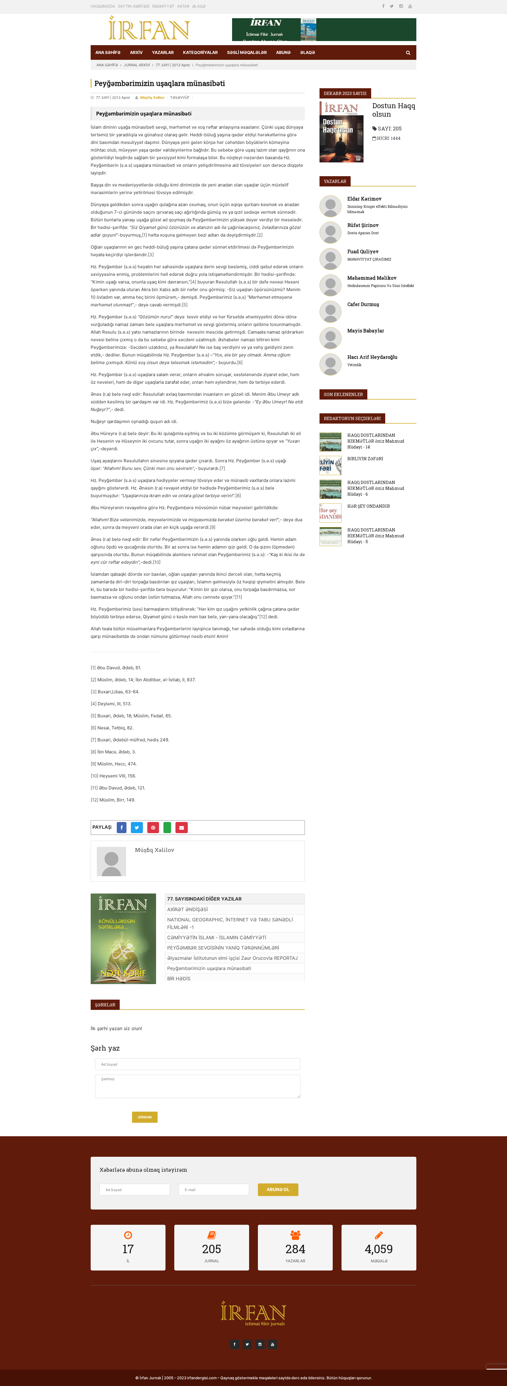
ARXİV (136, 52)
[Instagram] (401, 6)
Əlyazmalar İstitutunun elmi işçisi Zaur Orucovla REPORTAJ (232, 958)
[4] (193, 282)
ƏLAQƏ (198, 6)
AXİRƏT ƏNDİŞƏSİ (187, 909)
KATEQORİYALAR (200, 52)
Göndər (145, 1117)
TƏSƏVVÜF (180, 97)
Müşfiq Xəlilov (152, 97)
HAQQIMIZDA (103, 6)
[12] (263, 616)
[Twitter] (392, 6)
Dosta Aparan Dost (363, 232)
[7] (222, 468)
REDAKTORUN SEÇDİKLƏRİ (352, 418)
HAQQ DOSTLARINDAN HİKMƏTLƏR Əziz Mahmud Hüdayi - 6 (375, 488)
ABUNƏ (283, 52)
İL (128, 1260)
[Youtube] (410, 6)
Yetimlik (354, 364)
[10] (156, 562)
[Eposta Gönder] (181, 827)
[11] (238, 597)
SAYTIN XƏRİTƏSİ (133, 6)
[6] (240, 362)
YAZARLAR (163, 52)
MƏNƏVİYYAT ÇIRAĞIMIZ (369, 259)
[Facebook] (384, 6)
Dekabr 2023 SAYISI (345, 93)
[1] (144, 235)
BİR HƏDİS (178, 978)
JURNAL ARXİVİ (137, 65)
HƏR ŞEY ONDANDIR (368, 506)
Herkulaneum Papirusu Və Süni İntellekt (380, 285)
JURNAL (211, 1260)
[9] (212, 527)
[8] (238, 495)
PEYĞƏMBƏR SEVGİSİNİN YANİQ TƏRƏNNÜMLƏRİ (223, 948)
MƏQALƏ (379, 1260)
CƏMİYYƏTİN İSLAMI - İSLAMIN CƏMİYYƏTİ (216, 937)
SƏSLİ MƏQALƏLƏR (247, 52)
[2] (260, 235)
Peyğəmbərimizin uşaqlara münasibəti (209, 968)
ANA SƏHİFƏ (108, 52)
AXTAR (183, 6)
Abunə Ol (278, 1189)
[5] (184, 305)
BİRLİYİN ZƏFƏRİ (365, 458)
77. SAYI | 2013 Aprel (173, 65)
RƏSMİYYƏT (163, 6)
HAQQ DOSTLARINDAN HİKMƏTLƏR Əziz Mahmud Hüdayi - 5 (375, 535)
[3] (151, 254)
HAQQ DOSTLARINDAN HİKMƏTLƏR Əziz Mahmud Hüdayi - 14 (375, 441)
